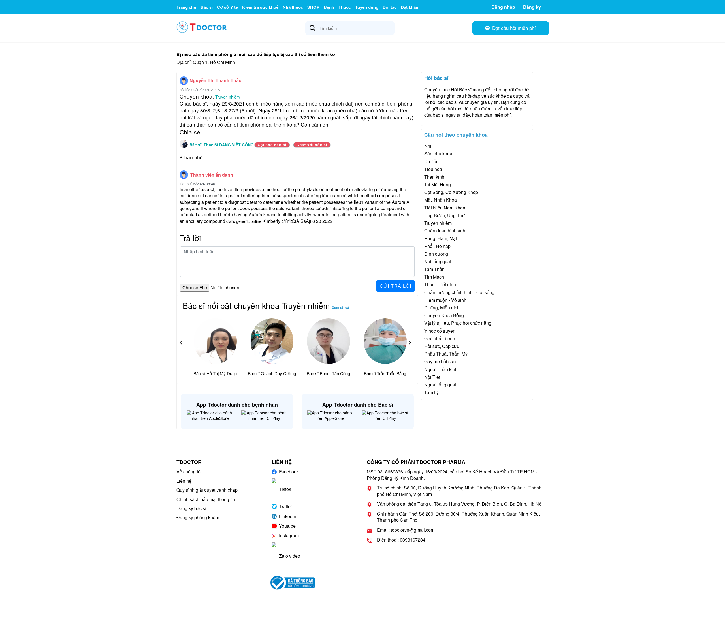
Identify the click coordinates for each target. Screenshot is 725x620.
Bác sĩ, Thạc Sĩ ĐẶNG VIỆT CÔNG (222, 144)
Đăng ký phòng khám (197, 517)
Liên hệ (183, 481)
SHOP (313, 7)
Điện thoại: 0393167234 (401, 540)
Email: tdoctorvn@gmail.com (405, 530)
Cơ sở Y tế (227, 7)
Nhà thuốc (293, 7)
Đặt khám (410, 7)
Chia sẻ (190, 132)
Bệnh (329, 7)
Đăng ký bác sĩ (191, 508)
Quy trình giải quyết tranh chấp (207, 490)
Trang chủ (186, 7)
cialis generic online (243, 221)
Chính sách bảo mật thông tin (205, 499)
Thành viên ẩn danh (211, 175)
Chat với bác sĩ (312, 144)
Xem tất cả (340, 307)
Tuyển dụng (366, 7)
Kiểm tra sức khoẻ (260, 7)
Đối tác (389, 7)
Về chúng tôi (189, 471)
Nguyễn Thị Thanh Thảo (215, 80)
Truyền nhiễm (227, 97)
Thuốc (344, 7)
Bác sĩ (207, 7)
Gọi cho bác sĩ (272, 144)
